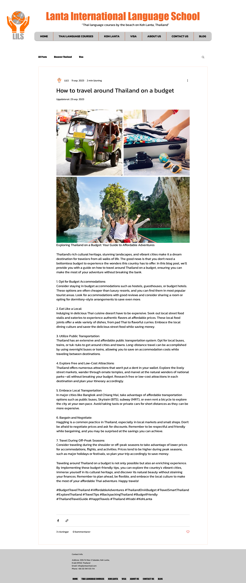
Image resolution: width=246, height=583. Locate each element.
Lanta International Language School (123, 16)
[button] (203, 57)
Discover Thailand (63, 56)
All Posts (42, 56)
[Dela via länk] (67, 520)
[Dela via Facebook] (58, 520)
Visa (81, 56)
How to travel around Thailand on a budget (115, 90)
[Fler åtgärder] (187, 80)
